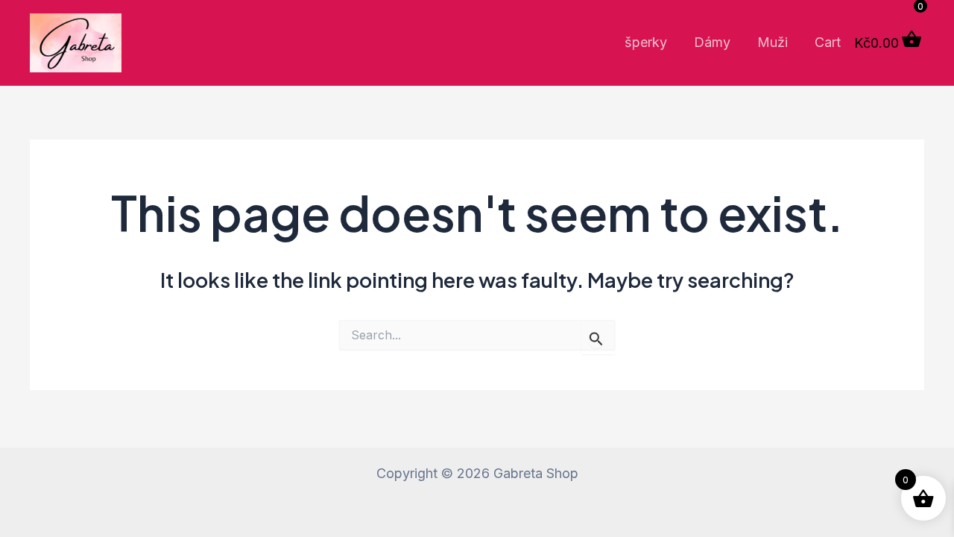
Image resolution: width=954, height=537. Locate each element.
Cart (828, 42)
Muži (772, 42)
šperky (646, 42)
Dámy (712, 42)
